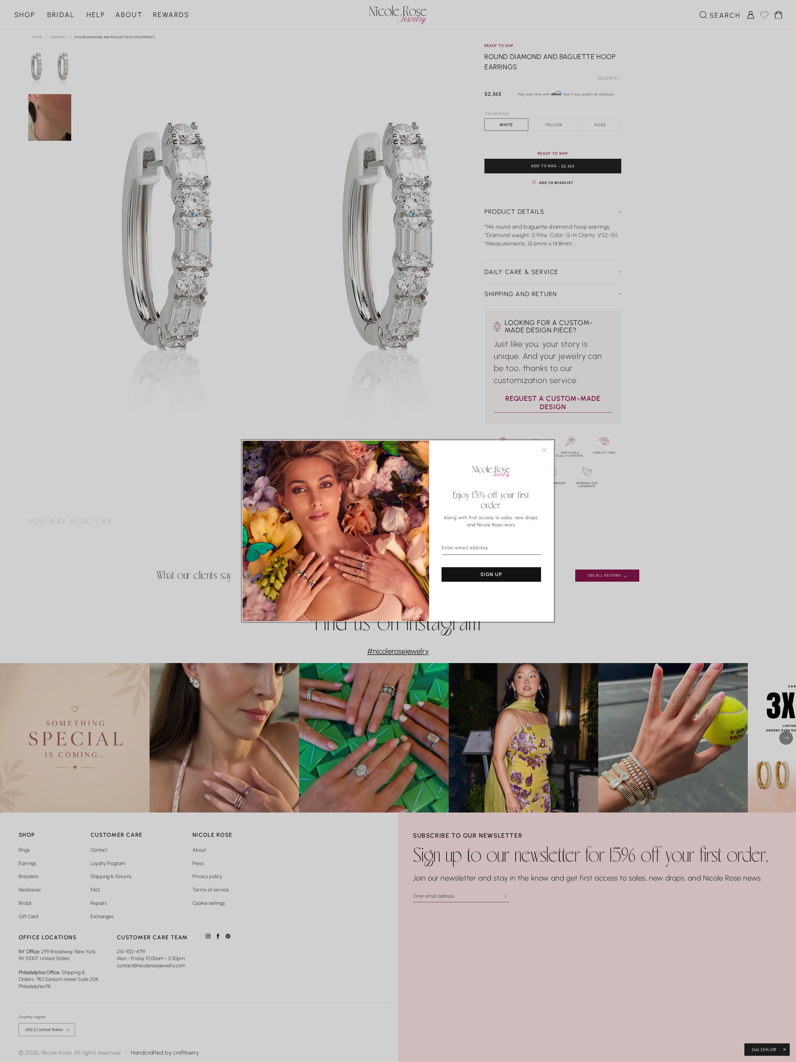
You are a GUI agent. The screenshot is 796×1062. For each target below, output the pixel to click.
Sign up (491, 574)
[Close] (544, 450)
